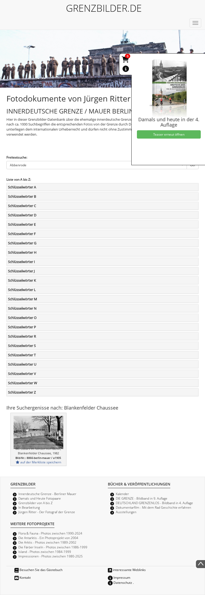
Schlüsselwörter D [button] (22, 215)
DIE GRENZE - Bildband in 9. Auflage (141, 498)
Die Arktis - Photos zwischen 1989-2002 (47, 542)
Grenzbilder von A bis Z (35, 503)
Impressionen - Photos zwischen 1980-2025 (50, 556)
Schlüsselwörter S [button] (22, 345)
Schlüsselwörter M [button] (22, 299)
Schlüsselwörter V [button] (22, 373)
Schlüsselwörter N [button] (22, 308)
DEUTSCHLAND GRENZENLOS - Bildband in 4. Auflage (154, 503)
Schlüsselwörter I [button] (21, 261)
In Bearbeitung (29, 507)
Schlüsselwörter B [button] (22, 196)
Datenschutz (122, 582)
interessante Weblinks (129, 570)
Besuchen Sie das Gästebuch (40, 570)
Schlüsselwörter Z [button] (22, 392)
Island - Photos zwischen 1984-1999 (44, 551)
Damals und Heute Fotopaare (39, 498)
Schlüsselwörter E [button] (22, 224)
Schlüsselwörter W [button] (22, 383)
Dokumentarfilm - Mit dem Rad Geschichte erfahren (153, 507)
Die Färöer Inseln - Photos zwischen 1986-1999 (52, 547)
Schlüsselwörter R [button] (22, 336)
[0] (125, 60)
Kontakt (25, 577)
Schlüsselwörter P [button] (22, 327)
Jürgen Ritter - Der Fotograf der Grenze (46, 512)
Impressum (121, 577)
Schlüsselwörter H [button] (22, 252)
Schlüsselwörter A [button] (22, 187)
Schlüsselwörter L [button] (22, 289)
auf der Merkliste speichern (40, 462)
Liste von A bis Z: (18, 179)
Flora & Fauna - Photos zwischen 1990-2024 (50, 533)
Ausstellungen (126, 512)
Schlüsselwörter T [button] (22, 355)
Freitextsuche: (16, 157)
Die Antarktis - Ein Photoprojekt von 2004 (48, 538)
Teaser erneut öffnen (168, 134)
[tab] (102, 187)
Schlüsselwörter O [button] (22, 317)
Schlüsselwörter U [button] (22, 364)
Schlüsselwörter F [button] (22, 233)
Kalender (122, 494)
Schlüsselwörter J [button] (21, 271)
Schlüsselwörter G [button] (22, 243)
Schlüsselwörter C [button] (22, 205)
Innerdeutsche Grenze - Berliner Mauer (47, 494)
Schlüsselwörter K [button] (22, 280)
